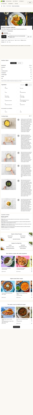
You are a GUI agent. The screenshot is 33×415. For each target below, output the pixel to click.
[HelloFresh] (3, 1)
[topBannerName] (16, 10)
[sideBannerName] (16, 52)
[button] (16, 84)
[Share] (31, 37)
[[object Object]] (28, 37)
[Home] (1, 6)
